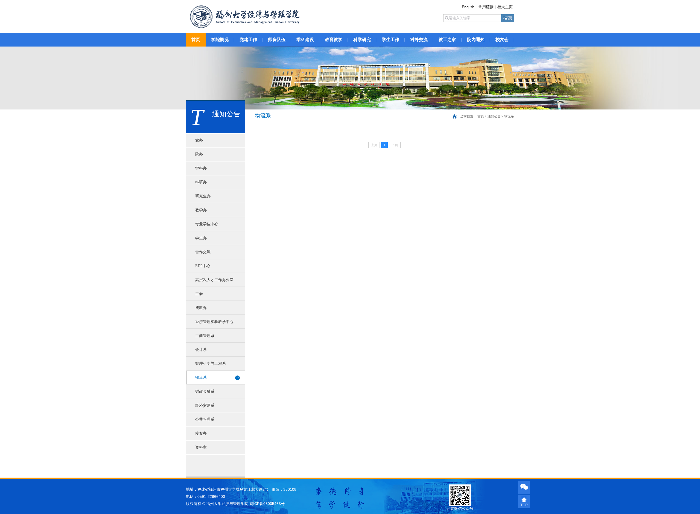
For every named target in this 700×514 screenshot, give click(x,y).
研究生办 (203, 196)
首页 (195, 39)
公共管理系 (204, 419)
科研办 (201, 182)
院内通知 (476, 39)
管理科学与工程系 (210, 364)
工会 (199, 294)
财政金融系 (204, 391)
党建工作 (248, 39)
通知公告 (494, 116)
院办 (199, 154)
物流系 (201, 378)
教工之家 (447, 39)
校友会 (502, 39)
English (468, 7)
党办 (199, 140)
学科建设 (305, 39)
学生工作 (390, 39)
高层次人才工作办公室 (214, 280)
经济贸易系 (204, 405)
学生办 (201, 238)
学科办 (201, 168)
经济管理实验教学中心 (214, 322)
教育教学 (333, 39)
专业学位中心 (206, 224)
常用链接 (486, 7)
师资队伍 (276, 39)
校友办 (201, 433)
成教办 (201, 308)
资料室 (201, 447)
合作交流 (203, 252)
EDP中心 (202, 266)
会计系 (201, 350)
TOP (524, 505)
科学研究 (362, 39)
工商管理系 (204, 336)
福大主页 (505, 7)
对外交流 (419, 39)
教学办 (201, 210)
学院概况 (220, 39)
